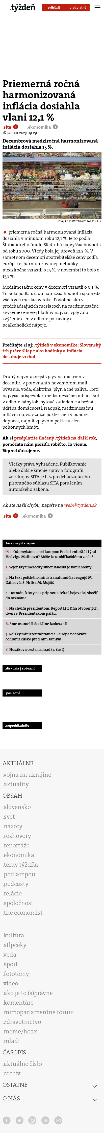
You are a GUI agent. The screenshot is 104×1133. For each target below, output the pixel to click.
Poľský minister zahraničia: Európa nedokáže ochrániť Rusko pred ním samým (46, 637)
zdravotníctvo (22, 1022)
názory (13, 826)
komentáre (19, 1003)
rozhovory (17, 836)
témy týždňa (21, 865)
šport (11, 964)
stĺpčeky (15, 945)
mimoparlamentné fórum (39, 1012)
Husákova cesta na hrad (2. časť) (35, 649)
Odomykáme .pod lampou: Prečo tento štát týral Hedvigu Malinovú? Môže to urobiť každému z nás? (51, 554)
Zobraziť (28, 668)
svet (9, 817)
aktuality (16, 784)
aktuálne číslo (23, 1064)
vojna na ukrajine (27, 775)
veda (10, 955)
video (11, 983)
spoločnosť (18, 903)
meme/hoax (20, 1031)
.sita (7, 127)
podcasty (16, 884)
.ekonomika (39, 127)
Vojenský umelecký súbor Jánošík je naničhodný (48, 567)
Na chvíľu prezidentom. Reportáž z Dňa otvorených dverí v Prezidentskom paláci (51, 611)
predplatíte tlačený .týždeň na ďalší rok (55, 438)
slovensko (17, 807)
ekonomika (19, 855)
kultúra (14, 935)
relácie (13, 893)
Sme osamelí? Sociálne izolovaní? (37, 623)
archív (12, 1073)
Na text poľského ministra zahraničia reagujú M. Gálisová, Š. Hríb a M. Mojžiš (49, 580)
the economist (23, 913)
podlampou (19, 874)
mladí (12, 1041)
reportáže (17, 845)
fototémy (16, 974)
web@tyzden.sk (80, 505)
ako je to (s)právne (28, 993)
